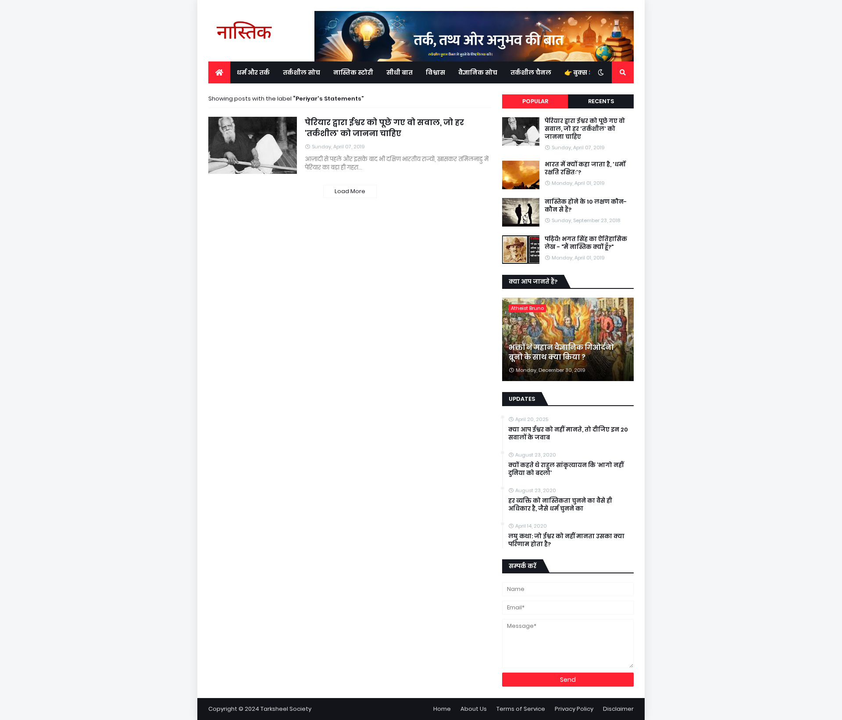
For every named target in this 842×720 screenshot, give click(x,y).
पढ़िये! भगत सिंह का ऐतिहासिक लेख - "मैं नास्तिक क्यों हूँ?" (586, 243)
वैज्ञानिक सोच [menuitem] (477, 72)
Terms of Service (520, 709)
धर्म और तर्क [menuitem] (253, 72)
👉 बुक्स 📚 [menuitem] (580, 72)
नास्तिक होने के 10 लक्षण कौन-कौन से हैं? (586, 206)
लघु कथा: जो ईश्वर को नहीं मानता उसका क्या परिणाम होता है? (566, 540)
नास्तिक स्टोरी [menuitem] (353, 72)
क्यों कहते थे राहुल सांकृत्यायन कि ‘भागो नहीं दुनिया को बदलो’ (566, 469)
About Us (473, 709)
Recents (601, 101)
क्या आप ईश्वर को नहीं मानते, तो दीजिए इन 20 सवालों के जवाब (568, 434)
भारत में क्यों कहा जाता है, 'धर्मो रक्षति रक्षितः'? (585, 168)
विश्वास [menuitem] (435, 72)
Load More (350, 191)
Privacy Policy (574, 709)
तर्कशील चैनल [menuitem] (530, 72)
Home (442, 709)
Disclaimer (618, 709)
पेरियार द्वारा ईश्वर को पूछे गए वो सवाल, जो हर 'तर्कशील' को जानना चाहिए (384, 128)
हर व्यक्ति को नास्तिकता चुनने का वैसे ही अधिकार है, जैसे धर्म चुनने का (560, 505)
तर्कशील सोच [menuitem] (301, 72)
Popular (535, 101)
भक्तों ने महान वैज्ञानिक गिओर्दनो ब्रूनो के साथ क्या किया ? (561, 352)
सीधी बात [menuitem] (399, 72)
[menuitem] (219, 72)
